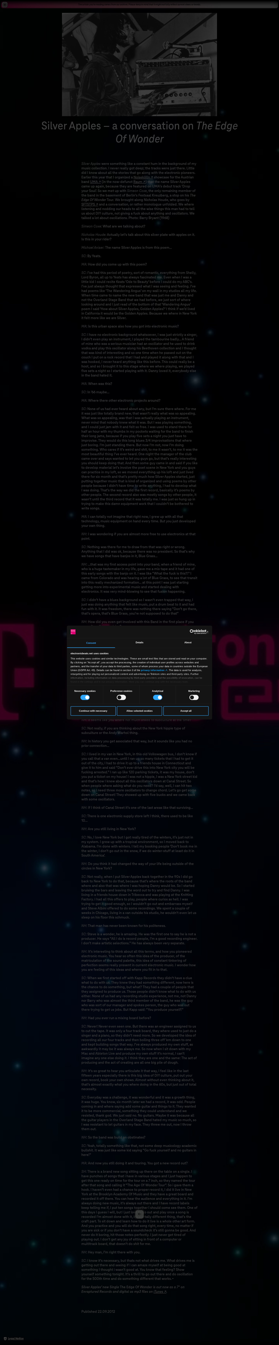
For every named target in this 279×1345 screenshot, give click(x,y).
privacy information (153, 670)
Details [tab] (140, 642)
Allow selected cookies (139, 710)
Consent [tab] (91, 643)
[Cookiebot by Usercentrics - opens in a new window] (194, 631)
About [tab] (187, 642)
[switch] (121, 697)
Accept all (186, 710)
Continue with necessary (93, 710)
